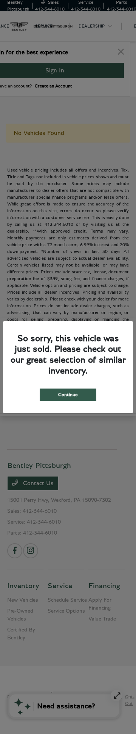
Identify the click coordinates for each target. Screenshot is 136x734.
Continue (68, 394)
